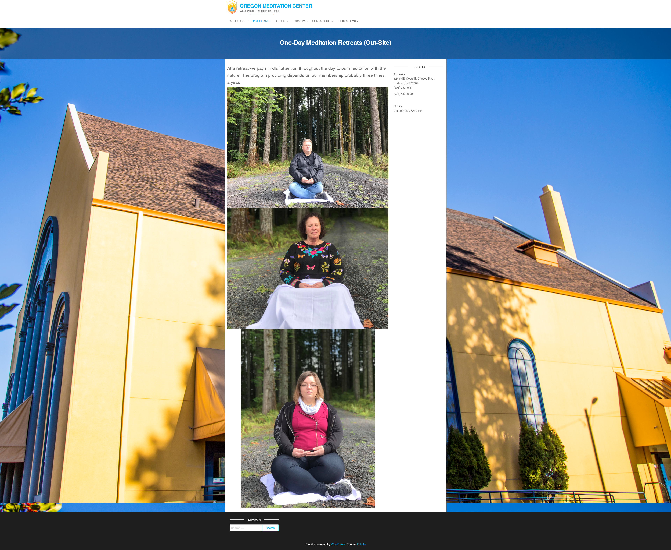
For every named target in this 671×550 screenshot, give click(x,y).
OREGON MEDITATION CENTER (276, 5)
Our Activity (348, 21)
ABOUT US (237, 21)
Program (260, 21)
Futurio (361, 544)
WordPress (338, 544)
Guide (280, 21)
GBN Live (300, 21)
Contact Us (321, 21)
